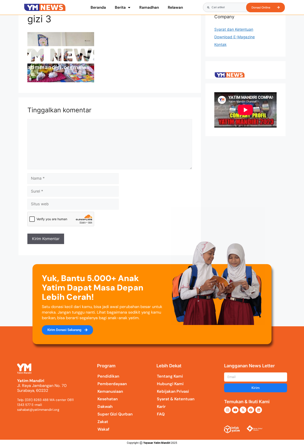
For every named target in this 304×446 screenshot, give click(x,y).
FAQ (161, 414)
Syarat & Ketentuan (176, 399)
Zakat (102, 421)
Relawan (175, 7)
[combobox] (226, 7)
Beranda (98, 7)
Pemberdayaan (112, 383)
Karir (161, 406)
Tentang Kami (170, 376)
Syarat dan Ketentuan (233, 29)
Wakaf (103, 429)
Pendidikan (108, 376)
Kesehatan (107, 399)
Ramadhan (149, 7)
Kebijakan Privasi (173, 391)
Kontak (220, 44)
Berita (120, 7)
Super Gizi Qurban (115, 414)
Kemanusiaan (110, 391)
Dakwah (105, 406)
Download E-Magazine (234, 37)
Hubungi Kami (170, 383)
